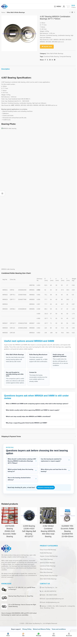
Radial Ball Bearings (45, 557)
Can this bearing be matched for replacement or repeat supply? (50, 462)
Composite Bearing (65, 56)
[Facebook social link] (45, 60)
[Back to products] (72, 12)
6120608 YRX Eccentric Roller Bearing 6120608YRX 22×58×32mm (66, 533)
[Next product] (74, 12)
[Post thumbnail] (4, 594)
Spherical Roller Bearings (46, 567)
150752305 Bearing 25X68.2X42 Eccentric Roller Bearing (9, 533)
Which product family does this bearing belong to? (20, 472)
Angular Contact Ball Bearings (48, 560)
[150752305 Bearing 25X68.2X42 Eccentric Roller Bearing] (9, 517)
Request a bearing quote (46, 489)
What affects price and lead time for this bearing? (53, 472)
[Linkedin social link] (52, 60)
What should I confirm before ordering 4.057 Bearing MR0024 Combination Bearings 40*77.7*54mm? (20, 463)
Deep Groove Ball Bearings (47, 554)
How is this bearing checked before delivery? (19, 481)
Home (3, 12)
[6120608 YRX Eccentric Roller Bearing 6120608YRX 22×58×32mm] (66, 517)
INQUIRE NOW (47, 46)
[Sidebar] (2, 193)
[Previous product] (70, 12)
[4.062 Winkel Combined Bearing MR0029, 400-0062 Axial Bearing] (47, 517)
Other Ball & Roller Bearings (16, 12)
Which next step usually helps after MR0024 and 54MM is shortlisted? (28, 418)
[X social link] (47, 60)
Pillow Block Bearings (45, 576)
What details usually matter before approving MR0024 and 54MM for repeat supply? (32, 412)
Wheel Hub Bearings (45, 573)
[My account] (64, 6)
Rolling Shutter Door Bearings (48, 580)
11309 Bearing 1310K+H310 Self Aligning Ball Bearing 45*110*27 (28, 533)
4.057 (12, 105)
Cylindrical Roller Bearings (47, 570)
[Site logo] (4, 6)
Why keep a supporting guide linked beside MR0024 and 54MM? (26, 425)
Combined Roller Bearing (51, 56)
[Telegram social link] (54, 60)
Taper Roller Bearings (45, 563)
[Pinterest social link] (50, 60)
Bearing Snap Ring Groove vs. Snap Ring (20, 600)
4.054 (38, 290)
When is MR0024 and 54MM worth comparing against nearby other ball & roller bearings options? (37, 405)
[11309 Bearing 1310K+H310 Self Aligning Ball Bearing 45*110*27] (28, 517)
